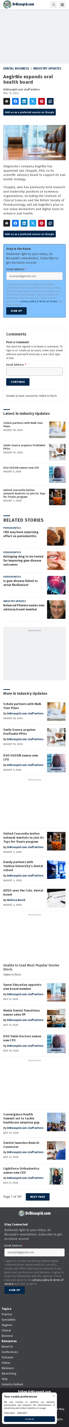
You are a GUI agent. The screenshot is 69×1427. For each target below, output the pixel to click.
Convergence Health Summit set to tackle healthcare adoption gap (21, 1118)
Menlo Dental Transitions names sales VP (21, 1012)
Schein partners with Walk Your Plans (23, 424)
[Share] (15, 101)
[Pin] (41, 101)
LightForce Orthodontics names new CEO (21, 1170)
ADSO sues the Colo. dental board (23, 892)
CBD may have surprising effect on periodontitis (20, 534)
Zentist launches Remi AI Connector (21, 1145)
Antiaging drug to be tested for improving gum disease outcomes (23, 560)
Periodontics (12, 528)
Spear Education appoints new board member (22, 987)
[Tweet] (32, 101)
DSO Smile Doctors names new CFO (22, 1038)
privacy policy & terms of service (39, 301)
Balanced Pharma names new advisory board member (23, 607)
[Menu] (62, 4)
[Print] (6, 101)
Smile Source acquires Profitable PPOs (24, 447)
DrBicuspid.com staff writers (21, 89)
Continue (18, 381)
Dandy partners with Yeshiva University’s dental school (23, 866)
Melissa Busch (16, 900)
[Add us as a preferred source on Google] (50, 101)
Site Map (59, 1409)
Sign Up (16, 310)
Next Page (37, 1196)
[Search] (53, 4)
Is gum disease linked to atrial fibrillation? (20, 583)
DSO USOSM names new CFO (21, 467)
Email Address (16, 269)
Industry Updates (47, 68)
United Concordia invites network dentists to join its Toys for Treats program (24, 493)
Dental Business (16, 68)
